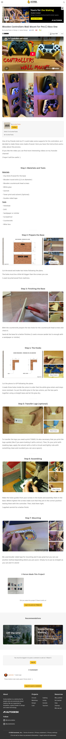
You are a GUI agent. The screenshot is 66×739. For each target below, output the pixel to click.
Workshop (35, 700)
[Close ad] (62, 8)
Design (15, 30)
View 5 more (53, 375)
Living (44, 700)
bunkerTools (8, 30)
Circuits (34, 698)
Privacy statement (40, 732)
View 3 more (56, 489)
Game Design (24, 30)
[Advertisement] (33, 15)
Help (56, 703)
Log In (33, 662)
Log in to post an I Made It (33, 605)
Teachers (45, 706)
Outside (45, 703)
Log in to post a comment (33, 686)
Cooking (45, 698)
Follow (14, 127)
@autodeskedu (10, 724)
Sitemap (57, 706)
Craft (33, 706)
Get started (58, 700)
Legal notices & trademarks (48, 735)
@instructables (10, 720)
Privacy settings (52, 732)
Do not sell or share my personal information (24, 735)
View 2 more (53, 262)
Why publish (58, 698)
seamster (11, 675)
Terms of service (29, 732)
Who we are (58, 708)
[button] (2, 2)
